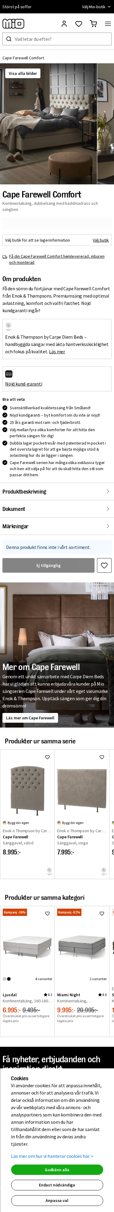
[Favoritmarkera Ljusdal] (47, 913)
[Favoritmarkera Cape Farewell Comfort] (104, 565)
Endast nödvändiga (57, 1185)
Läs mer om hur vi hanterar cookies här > (52, 1156)
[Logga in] (64, 24)
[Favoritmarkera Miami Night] (102, 913)
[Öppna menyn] (108, 24)
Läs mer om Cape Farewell (30, 718)
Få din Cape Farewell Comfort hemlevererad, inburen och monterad (57, 259)
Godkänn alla (57, 1169)
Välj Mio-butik (93, 6)
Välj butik (101, 240)
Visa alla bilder (23, 73)
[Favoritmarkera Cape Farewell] (47, 757)
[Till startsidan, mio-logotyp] (13, 24)
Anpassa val (57, 1200)
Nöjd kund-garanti (23, 384)
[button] (48, 123)
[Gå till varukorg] (93, 24)
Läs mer (57, 351)
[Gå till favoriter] (79, 24)
